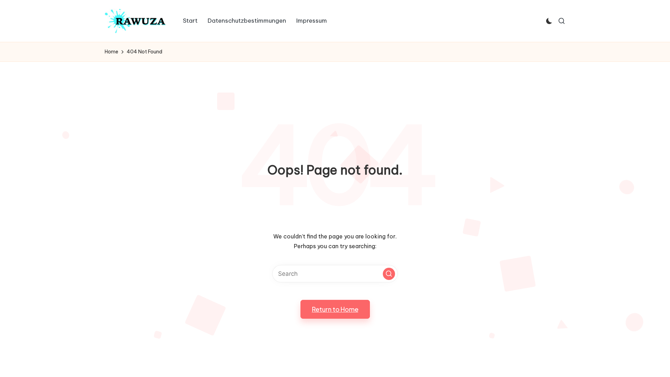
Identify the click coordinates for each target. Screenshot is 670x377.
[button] (389, 274)
